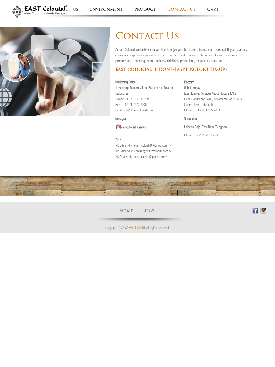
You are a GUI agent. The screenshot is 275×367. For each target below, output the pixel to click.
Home (126, 211)
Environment (106, 10)
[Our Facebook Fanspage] (255, 210)
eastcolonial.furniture (134, 127)
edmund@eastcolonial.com (151, 151)
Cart (213, 10)
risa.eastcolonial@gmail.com (146, 156)
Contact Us (181, 10)
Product (145, 10)
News (148, 211)
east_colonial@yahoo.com (150, 145)
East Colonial (137, 227)
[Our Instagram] (263, 210)
